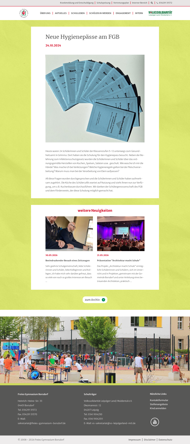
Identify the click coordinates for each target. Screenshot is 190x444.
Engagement (123, 13)
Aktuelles (61, 13)
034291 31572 (165, 3)
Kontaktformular (159, 400)
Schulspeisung (103, 3)
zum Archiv (92, 299)
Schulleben (78, 13)
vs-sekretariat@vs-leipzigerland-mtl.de (113, 423)
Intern (139, 13)
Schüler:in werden (100, 13)
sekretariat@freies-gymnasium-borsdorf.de (42, 423)
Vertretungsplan (121, 3)
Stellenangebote (159, 404)
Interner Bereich (139, 3)
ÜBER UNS (45, 13)
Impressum (135, 439)
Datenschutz (165, 439)
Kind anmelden (158, 408)
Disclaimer (149, 439)
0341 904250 (95, 414)
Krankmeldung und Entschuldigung (76, 3)
